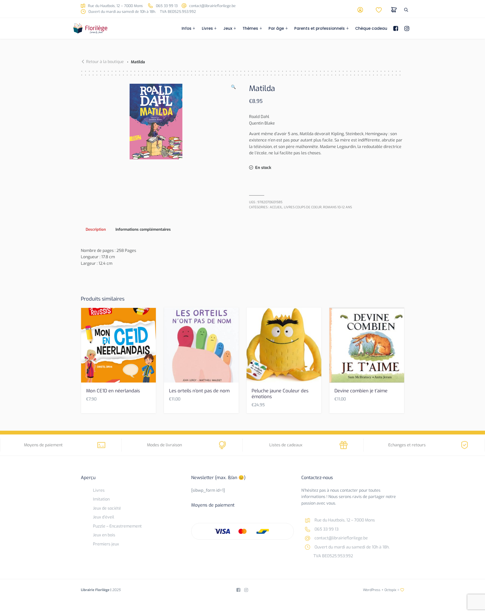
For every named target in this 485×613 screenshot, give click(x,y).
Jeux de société (107, 508)
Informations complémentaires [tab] (143, 229)
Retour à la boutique (105, 61)
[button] (233, 121)
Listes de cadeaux (285, 445)
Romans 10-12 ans (337, 207)
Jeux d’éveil (103, 517)
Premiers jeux (106, 544)
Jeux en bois (104, 535)
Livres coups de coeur (303, 207)
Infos (186, 28)
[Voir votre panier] (394, 10)
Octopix (390, 590)
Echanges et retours (407, 445)
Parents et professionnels (319, 28)
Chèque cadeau (371, 28)
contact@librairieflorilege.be (212, 6)
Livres (207, 28)
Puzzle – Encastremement (117, 526)
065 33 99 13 (166, 6)
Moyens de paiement (43, 445)
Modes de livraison (164, 445)
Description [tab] (96, 229)
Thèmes (250, 28)
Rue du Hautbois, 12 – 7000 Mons (115, 6)
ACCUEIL (276, 207)
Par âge (276, 28)
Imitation (101, 499)
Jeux (227, 28)
